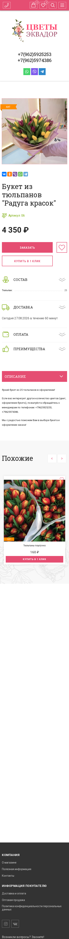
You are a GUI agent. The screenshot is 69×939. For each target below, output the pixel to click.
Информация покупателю (24, 886)
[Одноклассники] (9, 174)
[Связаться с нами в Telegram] (42, 71)
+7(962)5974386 (35, 60)
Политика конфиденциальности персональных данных (32, 908)
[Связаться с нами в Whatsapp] (26, 71)
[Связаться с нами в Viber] (34, 71)
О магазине (9, 862)
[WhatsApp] (20, 174)
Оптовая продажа (13, 900)
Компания (11, 855)
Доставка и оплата (14, 893)
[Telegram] (25, 174)
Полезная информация (16, 869)
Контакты (8, 875)
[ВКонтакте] (4, 174)
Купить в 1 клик (27, 261)
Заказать (27, 247)
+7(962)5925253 (34, 54)
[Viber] (15, 174)
